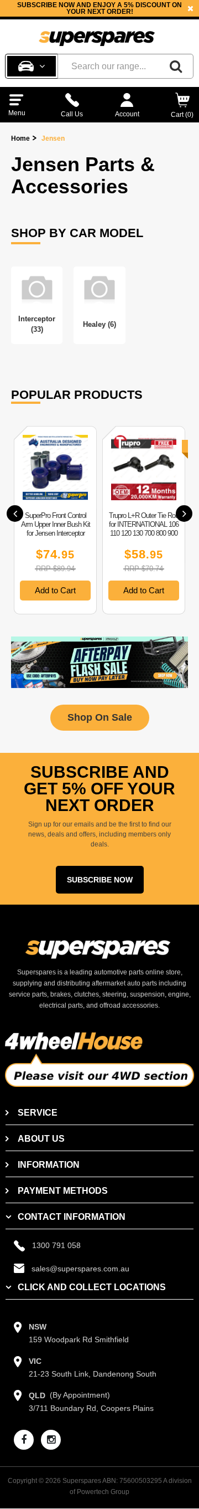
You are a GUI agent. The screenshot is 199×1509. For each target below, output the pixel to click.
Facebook (114, 15)
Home (20, 138)
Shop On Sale (99, 717)
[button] (15, 513)
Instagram (161, 15)
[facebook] (24, 1440)
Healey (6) (99, 324)
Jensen (53, 138)
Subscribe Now (100, 879)
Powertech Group (103, 1492)
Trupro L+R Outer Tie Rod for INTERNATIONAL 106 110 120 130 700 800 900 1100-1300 (144, 528)
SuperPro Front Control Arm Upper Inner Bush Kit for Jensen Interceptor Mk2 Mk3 (55, 528)
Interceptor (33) (36, 324)
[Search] (176, 66)
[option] (55, 520)
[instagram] (51, 1440)
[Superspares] (97, 33)
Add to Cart (55, 590)
